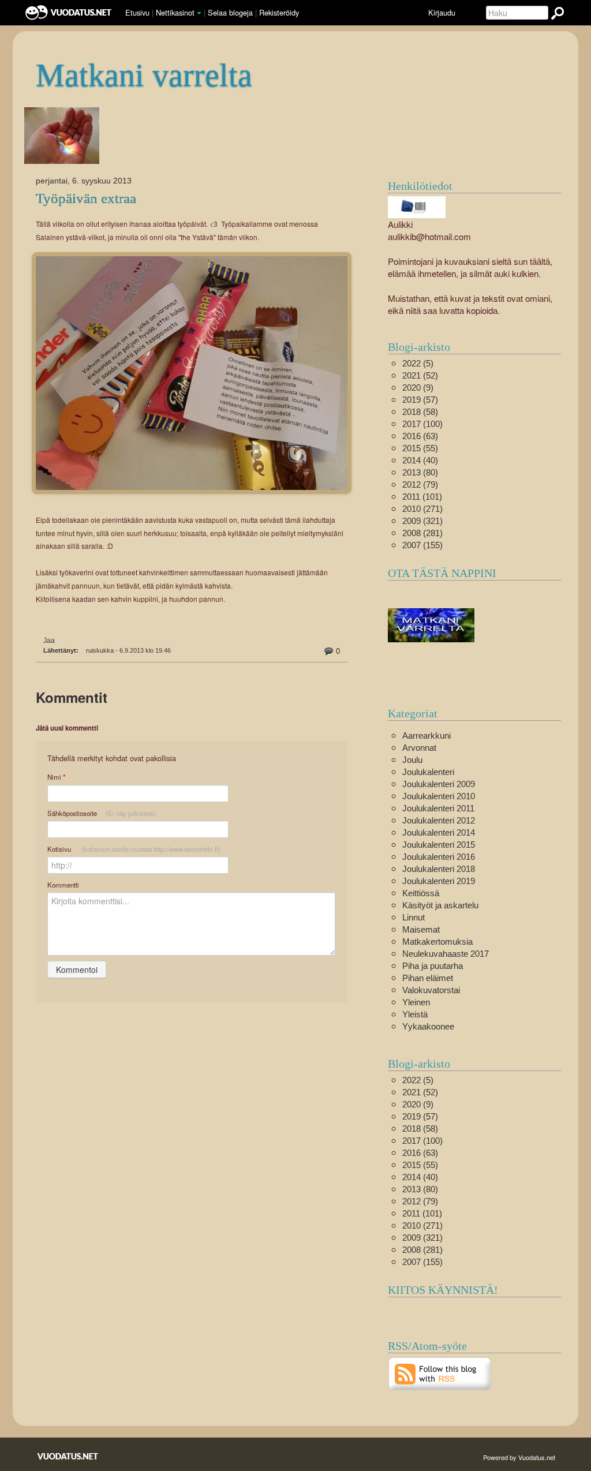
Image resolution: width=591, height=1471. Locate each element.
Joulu (412, 760)
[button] (199, 13)
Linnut (413, 917)
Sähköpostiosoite (101, 813)
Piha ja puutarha (432, 966)
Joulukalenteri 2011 (438, 808)
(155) (422, 545)
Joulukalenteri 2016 (438, 857)
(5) (417, 363)
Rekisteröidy (279, 12)
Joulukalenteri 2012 (438, 820)
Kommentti (63, 884)
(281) (422, 533)
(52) (420, 375)
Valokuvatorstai (431, 990)
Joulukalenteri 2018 (438, 869)
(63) (420, 436)
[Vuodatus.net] (68, 1456)
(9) (417, 387)
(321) (422, 521)
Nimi (56, 777)
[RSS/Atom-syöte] (440, 1373)
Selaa (230, 12)
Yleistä (415, 1014)
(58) (420, 412)
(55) (420, 448)
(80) (420, 472)
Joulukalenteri (428, 772)
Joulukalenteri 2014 (438, 832)
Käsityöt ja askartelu (440, 905)
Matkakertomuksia (437, 941)
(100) (422, 424)
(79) (420, 484)
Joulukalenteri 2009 (438, 784)
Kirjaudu (441, 12)
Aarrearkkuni (426, 735)
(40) (420, 460)
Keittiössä (420, 893)
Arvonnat (419, 748)
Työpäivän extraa (86, 198)
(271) (422, 509)
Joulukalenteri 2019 (438, 881)
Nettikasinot (175, 12)
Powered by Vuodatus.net (519, 1457)
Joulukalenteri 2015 (438, 844)
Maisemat (421, 929)
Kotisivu (133, 849)
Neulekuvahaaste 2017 (445, 954)
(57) (420, 400)
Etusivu (137, 12)
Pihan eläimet (427, 978)
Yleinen (416, 1002)
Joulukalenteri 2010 (438, 796)
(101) (422, 496)
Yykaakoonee (428, 1026)
